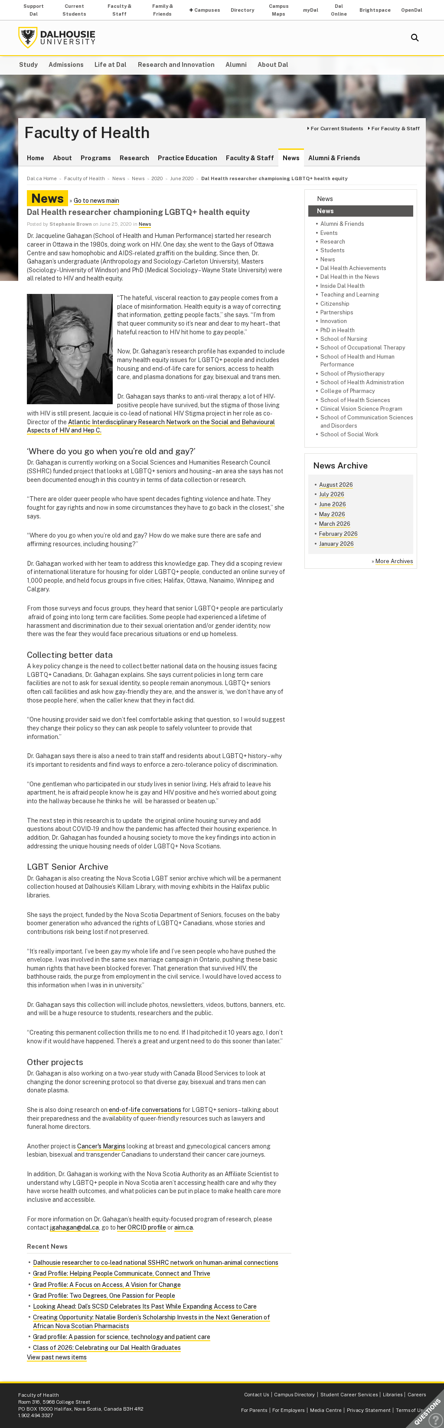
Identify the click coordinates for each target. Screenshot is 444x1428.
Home (35, 158)
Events (329, 233)
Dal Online (339, 9)
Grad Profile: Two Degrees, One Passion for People (104, 1295)
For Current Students (337, 128)
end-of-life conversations (145, 1109)
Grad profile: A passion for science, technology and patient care (121, 1336)
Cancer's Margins (101, 1146)
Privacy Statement (369, 1410)
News (291, 158)
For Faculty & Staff (396, 128)
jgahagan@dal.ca (74, 1227)
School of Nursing (343, 339)
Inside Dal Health (342, 286)
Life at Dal (111, 64)
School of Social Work (349, 434)
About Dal (273, 64)
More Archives (394, 561)
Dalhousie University (56, 38)
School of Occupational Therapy (362, 347)
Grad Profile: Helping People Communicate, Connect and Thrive (121, 1273)
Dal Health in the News (349, 277)
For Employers (288, 1410)
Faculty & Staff (119, 9)
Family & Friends (162, 9)
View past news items (57, 1357)
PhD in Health (337, 330)
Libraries (392, 1395)
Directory (242, 10)
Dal (310, 10)
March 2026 (334, 524)
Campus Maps (279, 9)
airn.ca (183, 1227)
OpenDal (411, 10)
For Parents (254, 1410)
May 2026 (332, 514)
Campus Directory (294, 1395)
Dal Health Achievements (353, 268)
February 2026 (338, 534)
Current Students (74, 9)
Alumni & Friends (334, 158)
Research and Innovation (176, 64)
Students (332, 250)
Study (28, 64)
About (62, 158)
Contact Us (256, 1395)
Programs (96, 158)
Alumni (236, 64)
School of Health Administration (362, 382)
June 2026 (332, 504)
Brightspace (375, 10)
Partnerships (336, 312)
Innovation (333, 321)
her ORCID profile (141, 1227)
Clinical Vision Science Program (361, 409)
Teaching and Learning (349, 294)
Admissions (66, 64)
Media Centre (326, 1410)
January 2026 (336, 544)
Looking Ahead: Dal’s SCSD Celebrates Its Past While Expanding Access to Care (145, 1306)
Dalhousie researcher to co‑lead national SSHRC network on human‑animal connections (155, 1262)
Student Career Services (349, 1395)
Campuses (207, 10)
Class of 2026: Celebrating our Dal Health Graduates (107, 1347)
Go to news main (96, 200)
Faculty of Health (87, 133)
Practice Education (187, 158)
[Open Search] (415, 38)
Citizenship (334, 303)
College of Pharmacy (347, 391)
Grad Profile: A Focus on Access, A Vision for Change (107, 1284)
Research (134, 158)
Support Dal (33, 9)
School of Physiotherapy (352, 373)
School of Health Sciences (355, 400)
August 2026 (336, 484)
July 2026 (331, 494)
